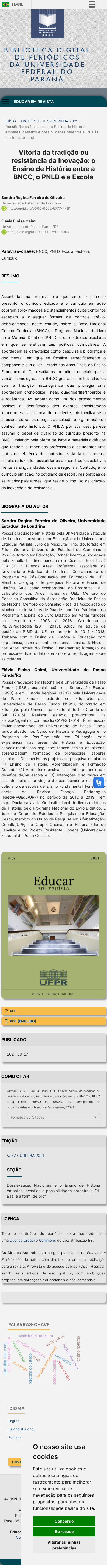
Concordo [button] (64, 1521)
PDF (13, 1011)
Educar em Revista (34, 101)
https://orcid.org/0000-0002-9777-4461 (39, 208)
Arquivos (29, 121)
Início (10, 121)
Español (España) (21, 1429)
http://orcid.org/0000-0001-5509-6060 (38, 232)
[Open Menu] (5, 101)
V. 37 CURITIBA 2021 (60, 121)
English (13, 1421)
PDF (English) (22, 1021)
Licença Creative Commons (33, 1240)
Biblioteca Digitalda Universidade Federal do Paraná (47, 64)
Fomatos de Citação (27, 1117)
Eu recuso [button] (64, 1531)
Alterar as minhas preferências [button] (64, 1545)
